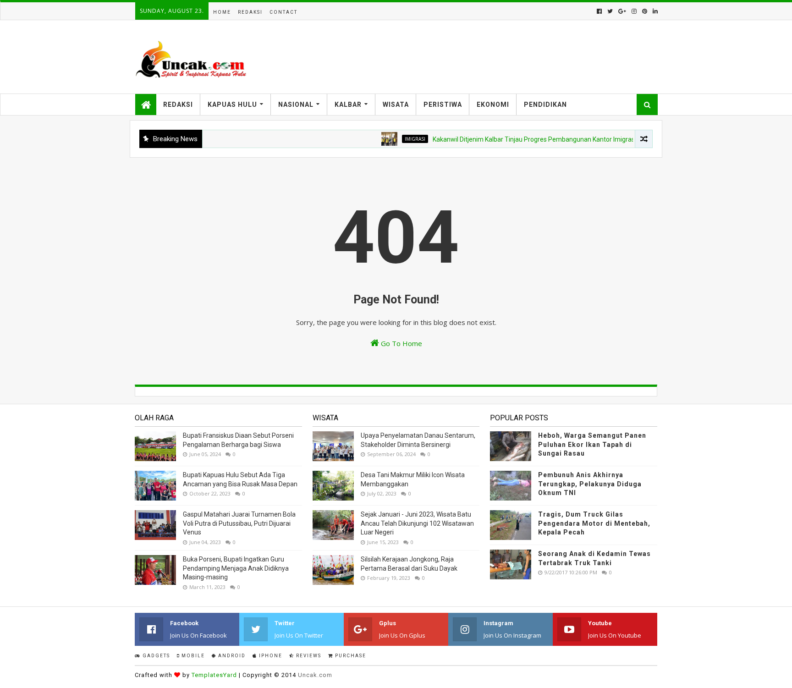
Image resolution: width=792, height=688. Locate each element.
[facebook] (599, 11)
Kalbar (348, 104)
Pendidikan (545, 104)
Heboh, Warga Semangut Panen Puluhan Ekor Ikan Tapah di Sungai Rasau (592, 444)
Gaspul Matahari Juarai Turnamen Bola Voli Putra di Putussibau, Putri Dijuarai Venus (239, 523)
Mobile (192, 655)
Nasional (296, 104)
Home (222, 12)
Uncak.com (315, 674)
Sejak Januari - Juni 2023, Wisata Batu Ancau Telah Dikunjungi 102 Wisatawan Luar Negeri (417, 523)
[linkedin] (654, 11)
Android (231, 655)
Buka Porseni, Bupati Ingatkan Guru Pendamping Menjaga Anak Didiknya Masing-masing (236, 568)
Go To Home (400, 343)
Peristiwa (443, 104)
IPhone (269, 655)
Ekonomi (493, 104)
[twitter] (610, 11)
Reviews (307, 655)
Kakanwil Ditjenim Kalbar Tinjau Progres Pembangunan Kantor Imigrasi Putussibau (538, 139)
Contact (283, 12)
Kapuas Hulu (232, 104)
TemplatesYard (214, 674)
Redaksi (250, 12)
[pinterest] (644, 11)
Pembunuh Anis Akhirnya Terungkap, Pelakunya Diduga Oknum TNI (590, 483)
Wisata (396, 104)
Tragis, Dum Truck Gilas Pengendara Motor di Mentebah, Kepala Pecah (594, 523)
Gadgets (155, 655)
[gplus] (622, 11)
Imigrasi (402, 139)
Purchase (349, 655)
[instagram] (634, 11)
